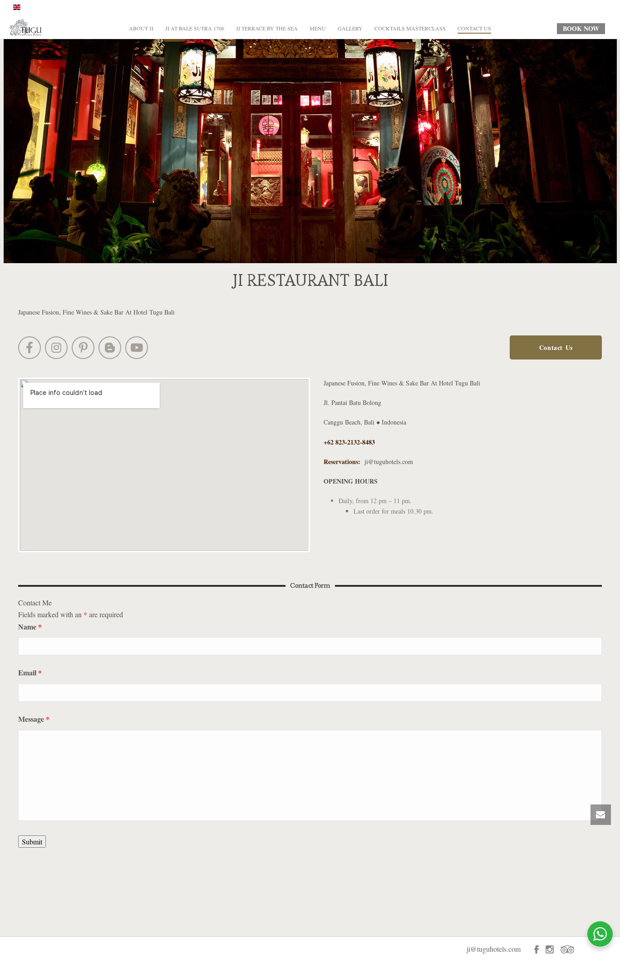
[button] (556, 347)
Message (33, 719)
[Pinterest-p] (83, 347)
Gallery (350, 28)
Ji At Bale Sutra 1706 (194, 28)
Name (30, 626)
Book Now (581, 28)
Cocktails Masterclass (410, 28)
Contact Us (474, 28)
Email (30, 672)
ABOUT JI (141, 28)
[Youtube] (136, 347)
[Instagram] (56, 347)
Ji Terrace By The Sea (267, 28)
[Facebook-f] (29, 347)
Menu (318, 28)
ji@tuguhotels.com (388, 461)
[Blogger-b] (109, 347)
